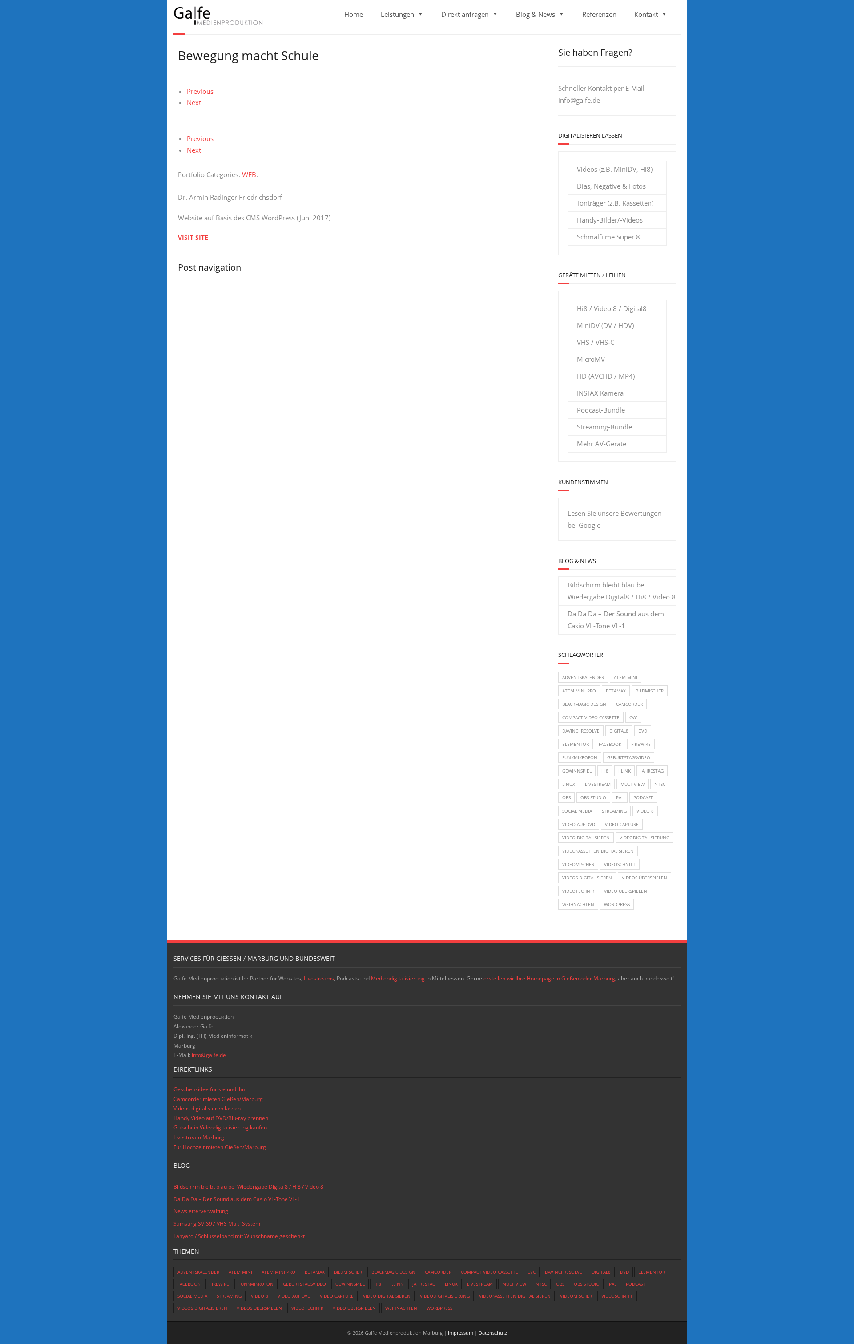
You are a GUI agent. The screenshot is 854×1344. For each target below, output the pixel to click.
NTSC (659, 784)
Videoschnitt (620, 864)
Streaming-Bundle (604, 426)
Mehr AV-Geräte (601, 443)
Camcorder (629, 704)
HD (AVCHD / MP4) (606, 376)
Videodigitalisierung (644, 837)
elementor (575, 744)
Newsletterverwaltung (200, 1211)
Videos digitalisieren (587, 877)
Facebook (610, 744)
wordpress (617, 904)
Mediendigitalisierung (398, 978)
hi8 (604, 771)
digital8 (618, 731)
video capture (622, 824)
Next (194, 102)
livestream (598, 784)
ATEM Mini (625, 677)
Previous (200, 91)
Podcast (643, 797)
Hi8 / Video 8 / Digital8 (612, 308)
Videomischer (578, 864)
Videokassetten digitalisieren (598, 851)
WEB (249, 174)
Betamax (616, 691)
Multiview (632, 784)
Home (353, 14)
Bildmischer (650, 691)
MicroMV (591, 359)
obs (566, 797)
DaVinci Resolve (581, 731)
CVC (633, 717)
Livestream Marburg (198, 1137)
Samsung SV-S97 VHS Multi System (216, 1223)
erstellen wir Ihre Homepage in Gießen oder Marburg (549, 978)
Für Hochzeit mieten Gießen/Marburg (219, 1147)
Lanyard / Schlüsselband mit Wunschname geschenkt (239, 1236)
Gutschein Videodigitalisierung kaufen (220, 1127)
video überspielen (625, 891)
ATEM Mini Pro (579, 691)
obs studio (593, 797)
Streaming (614, 811)
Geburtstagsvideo (628, 757)
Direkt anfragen (465, 14)
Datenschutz (493, 1332)
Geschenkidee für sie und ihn (209, 1089)
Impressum (460, 1332)
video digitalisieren (586, 837)
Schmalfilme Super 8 (608, 236)
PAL (620, 797)
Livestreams (319, 978)
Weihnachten (578, 904)
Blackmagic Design (584, 704)
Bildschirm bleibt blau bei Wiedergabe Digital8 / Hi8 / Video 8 (622, 590)
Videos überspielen (644, 877)
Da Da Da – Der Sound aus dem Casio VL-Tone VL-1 (616, 619)
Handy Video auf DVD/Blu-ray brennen (220, 1118)
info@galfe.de (579, 100)
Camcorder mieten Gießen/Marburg (218, 1099)
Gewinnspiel (577, 771)
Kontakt (646, 14)
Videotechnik (578, 891)
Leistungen (397, 14)
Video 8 (645, 811)
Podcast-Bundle (601, 409)
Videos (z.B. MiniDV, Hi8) (615, 169)
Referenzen (599, 14)
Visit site (193, 237)
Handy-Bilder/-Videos (610, 219)
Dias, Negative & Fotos (611, 186)
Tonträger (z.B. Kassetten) (615, 202)
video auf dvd (578, 824)
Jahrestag (652, 771)
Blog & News (535, 14)
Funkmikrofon (579, 757)
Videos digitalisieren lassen (207, 1108)
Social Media (577, 811)
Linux (568, 784)
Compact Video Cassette (591, 717)
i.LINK (624, 771)
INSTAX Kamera (600, 393)
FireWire (641, 744)
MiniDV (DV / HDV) (605, 325)
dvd (642, 731)
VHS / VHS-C (595, 342)
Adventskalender (583, 677)
